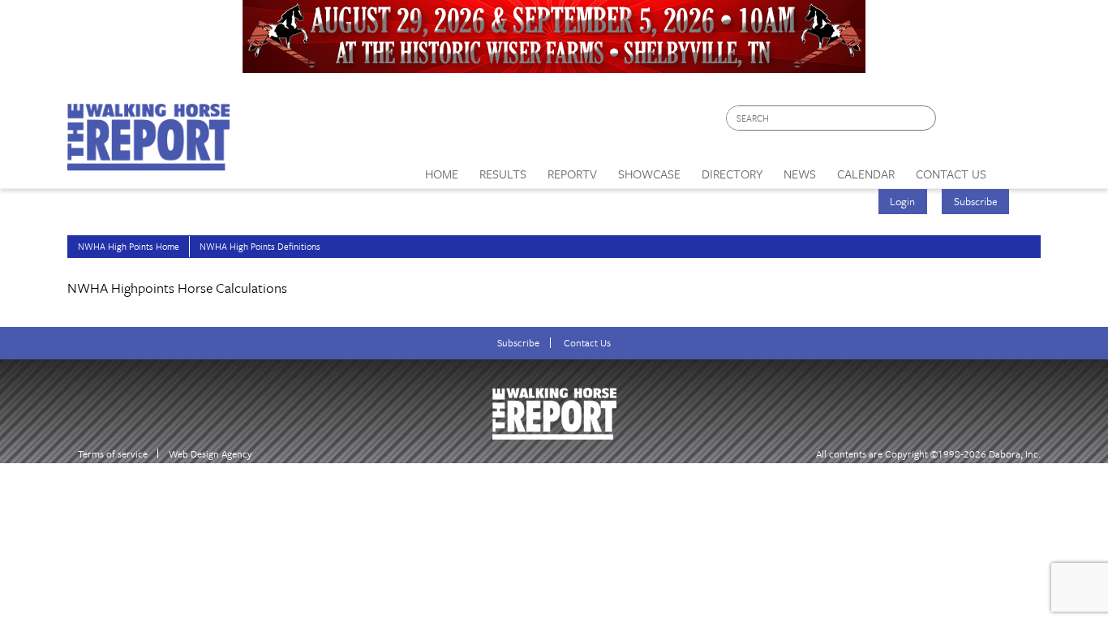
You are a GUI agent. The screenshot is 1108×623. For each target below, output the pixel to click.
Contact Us (587, 342)
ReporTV (572, 174)
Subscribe (976, 201)
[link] (441, 169)
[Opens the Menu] (1019, 168)
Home (441, 174)
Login (902, 201)
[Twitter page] (987, 122)
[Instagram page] (1018, 122)
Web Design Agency (210, 454)
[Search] (925, 118)
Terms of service (113, 454)
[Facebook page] (957, 122)
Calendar (866, 174)
